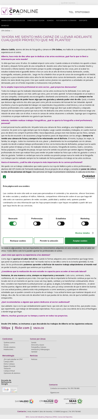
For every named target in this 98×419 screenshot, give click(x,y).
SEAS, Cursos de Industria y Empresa (39, 417)
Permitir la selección (49, 241)
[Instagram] (96, 3)
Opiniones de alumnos (12, 373)
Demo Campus (9, 364)
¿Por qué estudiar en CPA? (13, 359)
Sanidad (5, 25)
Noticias (34, 356)
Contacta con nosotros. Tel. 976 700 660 (64, 388)
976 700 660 (76, 411)
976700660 (82, 12)
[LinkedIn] (93, 3)
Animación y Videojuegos (13, 20)
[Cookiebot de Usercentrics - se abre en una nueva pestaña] (84, 177)
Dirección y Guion (35, 20)
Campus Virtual (9, 371)
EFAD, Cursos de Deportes (62, 417)
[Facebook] (79, 3)
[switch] (37, 224)
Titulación (7, 368)
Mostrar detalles (82, 233)
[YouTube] (86, 3)
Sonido (50, 20)
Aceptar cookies (80, 241)
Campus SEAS (8, 362)
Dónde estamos (9, 347)
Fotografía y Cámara (66, 20)
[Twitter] (83, 3)
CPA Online (5, 30)
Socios (6, 345)
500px (5, 328)
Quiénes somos (68, 3)
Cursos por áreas (38, 339)
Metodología (8, 356)
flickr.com (22, 328)
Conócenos (7, 339)
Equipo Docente (9, 366)
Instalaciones (8, 349)
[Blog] (89, 3)
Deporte (83, 20)
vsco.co (38, 328)
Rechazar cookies (18, 241)
